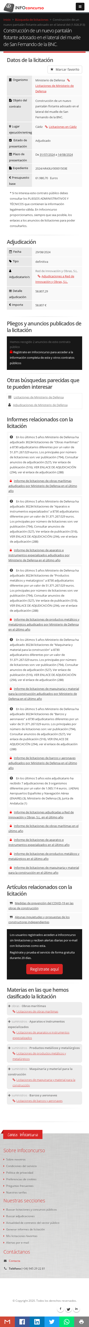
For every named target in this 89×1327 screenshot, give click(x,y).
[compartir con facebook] (22, 1322)
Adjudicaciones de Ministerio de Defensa (40, 405)
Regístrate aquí (44, 969)
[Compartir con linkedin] (37, 1322)
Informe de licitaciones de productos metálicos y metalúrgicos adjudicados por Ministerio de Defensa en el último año (44, 624)
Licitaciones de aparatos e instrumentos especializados (41, 1035)
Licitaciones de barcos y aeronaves (39, 1101)
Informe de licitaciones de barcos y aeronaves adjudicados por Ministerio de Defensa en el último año (42, 763)
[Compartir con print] (81, 1322)
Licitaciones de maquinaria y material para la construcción (44, 1082)
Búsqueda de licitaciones (31, 20)
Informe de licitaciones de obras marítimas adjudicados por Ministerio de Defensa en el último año (42, 486)
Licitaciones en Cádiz (63, 127)
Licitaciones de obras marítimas (37, 1011)
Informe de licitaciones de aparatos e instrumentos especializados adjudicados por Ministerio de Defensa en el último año (39, 555)
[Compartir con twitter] (51, 1322)
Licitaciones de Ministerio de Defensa (54, 88)
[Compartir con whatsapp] (66, 1322)
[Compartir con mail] (7, 1322)
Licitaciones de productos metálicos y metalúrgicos (39, 1056)
